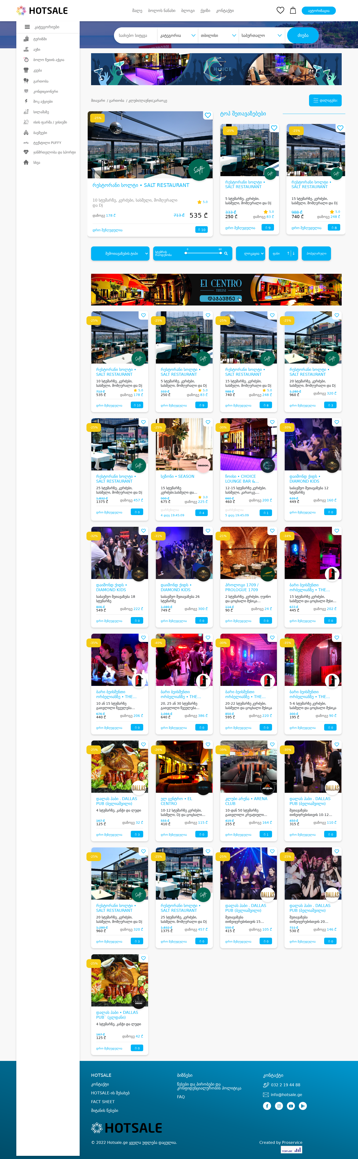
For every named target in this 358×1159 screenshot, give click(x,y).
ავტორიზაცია (319, 11)
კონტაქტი (225, 11)
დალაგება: (328, 100)
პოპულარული (316, 253)
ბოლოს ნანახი (161, 10)
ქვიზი (205, 10)
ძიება (303, 35)
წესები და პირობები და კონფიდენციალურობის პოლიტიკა (209, 1086)
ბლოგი (188, 10)
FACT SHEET (103, 1101)
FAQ (181, 1097)
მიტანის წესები (104, 1110)
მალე (137, 10)
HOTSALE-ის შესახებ (110, 1093)
